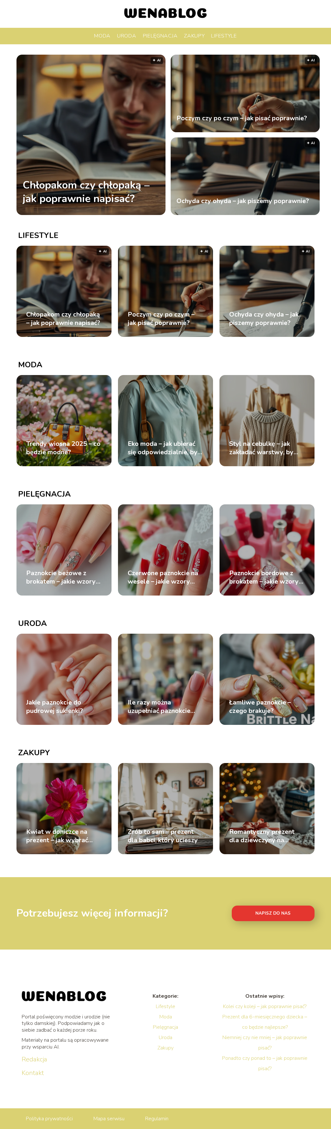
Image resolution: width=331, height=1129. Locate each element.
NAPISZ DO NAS (273, 913)
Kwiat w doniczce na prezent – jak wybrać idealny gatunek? (57, 836)
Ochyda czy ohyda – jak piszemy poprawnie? (242, 201)
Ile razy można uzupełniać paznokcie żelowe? (159, 706)
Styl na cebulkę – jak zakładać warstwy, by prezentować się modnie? (261, 448)
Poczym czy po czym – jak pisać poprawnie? (241, 118)
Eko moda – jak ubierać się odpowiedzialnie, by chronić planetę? (163, 448)
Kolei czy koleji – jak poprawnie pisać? (264, 1006)
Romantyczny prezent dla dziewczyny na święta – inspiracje (261, 836)
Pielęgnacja (160, 35)
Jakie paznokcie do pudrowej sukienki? (54, 706)
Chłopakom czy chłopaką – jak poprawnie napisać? (86, 191)
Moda (102, 35)
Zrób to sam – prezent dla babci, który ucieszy (163, 836)
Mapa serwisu (108, 1118)
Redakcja (34, 1059)
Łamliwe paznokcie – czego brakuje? (260, 706)
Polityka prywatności (49, 1118)
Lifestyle (224, 35)
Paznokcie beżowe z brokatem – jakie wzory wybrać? (61, 577)
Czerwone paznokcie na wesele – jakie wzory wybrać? (163, 577)
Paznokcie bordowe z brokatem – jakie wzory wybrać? (264, 577)
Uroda (126, 35)
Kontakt (33, 1073)
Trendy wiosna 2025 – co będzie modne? (63, 448)
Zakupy (194, 35)
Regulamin (156, 1118)
